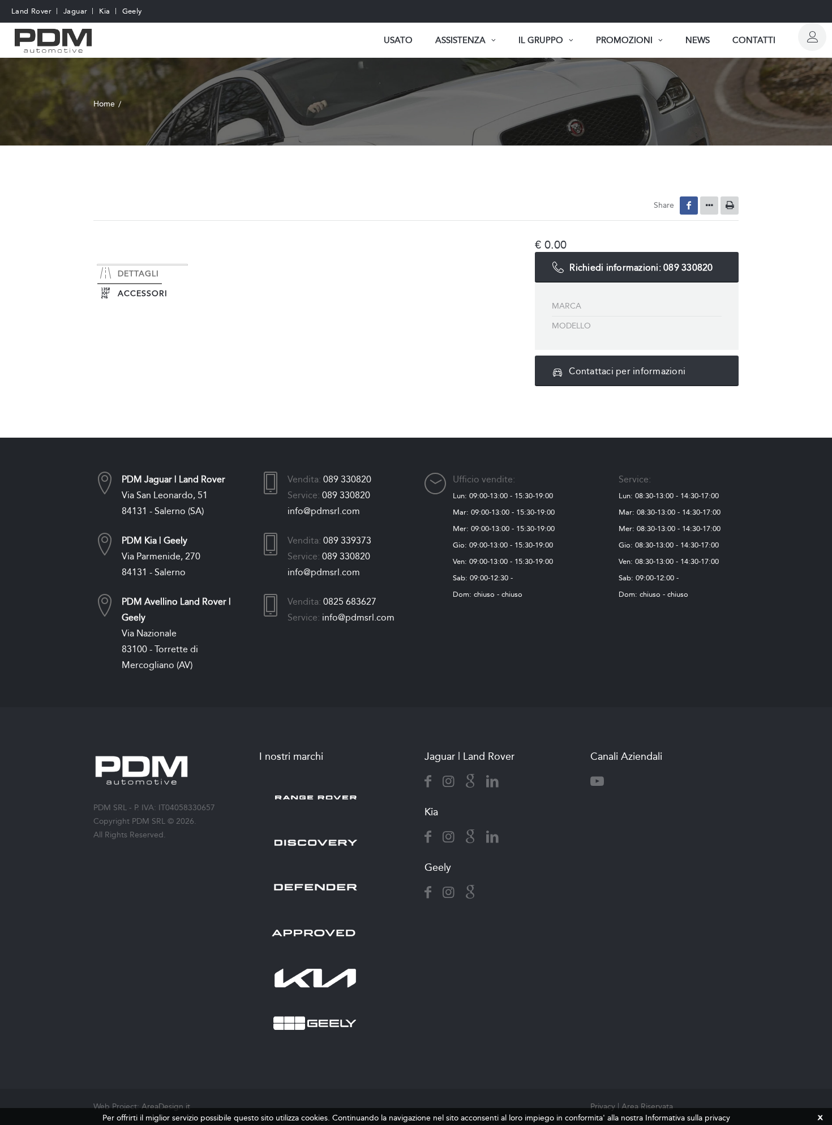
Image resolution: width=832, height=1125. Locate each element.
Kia (104, 11)
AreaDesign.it (165, 1106)
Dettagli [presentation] (138, 274)
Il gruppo (540, 40)
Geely (132, 11)
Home (104, 104)
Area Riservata (647, 1106)
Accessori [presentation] (143, 293)
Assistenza (460, 40)
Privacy (602, 1106)
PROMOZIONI (624, 40)
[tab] (142, 264)
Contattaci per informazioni (627, 371)
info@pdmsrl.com (324, 511)
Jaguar (75, 11)
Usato (398, 40)
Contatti (753, 40)
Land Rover (31, 11)
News (697, 40)
